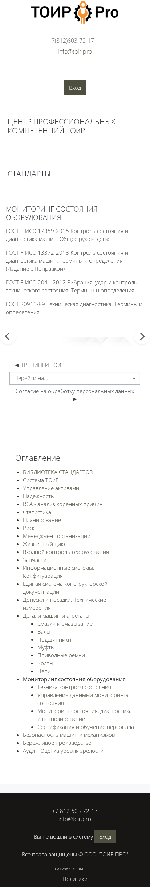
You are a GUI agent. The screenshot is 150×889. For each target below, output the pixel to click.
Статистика (37, 512)
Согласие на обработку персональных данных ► (75, 394)
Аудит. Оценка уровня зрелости (63, 750)
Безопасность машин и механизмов (69, 734)
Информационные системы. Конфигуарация (58, 571)
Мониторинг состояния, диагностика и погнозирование (84, 714)
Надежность (38, 496)
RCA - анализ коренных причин (63, 504)
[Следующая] (142, 336)
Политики (75, 878)
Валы (43, 631)
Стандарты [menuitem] (20, 83)
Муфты (46, 647)
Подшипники (54, 639)
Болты (45, 663)
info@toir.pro (74, 818)
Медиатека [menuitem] (89, 83)
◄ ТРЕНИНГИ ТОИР (39, 364)
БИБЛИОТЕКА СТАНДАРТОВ (58, 472)
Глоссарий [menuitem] (54, 83)
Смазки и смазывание (65, 623)
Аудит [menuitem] (50, 72)
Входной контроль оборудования (66, 551)
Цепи (44, 671)
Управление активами (51, 488)
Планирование (42, 519)
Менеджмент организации (56, 535)
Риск (29, 527)
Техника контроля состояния (74, 686)
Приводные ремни (61, 655)
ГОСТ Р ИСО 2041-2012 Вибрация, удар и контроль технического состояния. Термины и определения (71, 286)
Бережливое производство (57, 742)
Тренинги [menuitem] (113, 72)
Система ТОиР (41, 480)
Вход (75, 87)
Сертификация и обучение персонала (85, 726)
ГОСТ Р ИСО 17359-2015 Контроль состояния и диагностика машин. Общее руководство (67, 234)
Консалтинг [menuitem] (79, 72)
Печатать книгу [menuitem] (68, 155)
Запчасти (34, 559)
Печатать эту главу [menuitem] (45, 173)
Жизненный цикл (44, 543)
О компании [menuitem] (20, 72)
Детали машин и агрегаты (56, 615)
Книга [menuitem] (20, 154)
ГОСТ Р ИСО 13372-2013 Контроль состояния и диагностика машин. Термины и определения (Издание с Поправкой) (67, 260)
